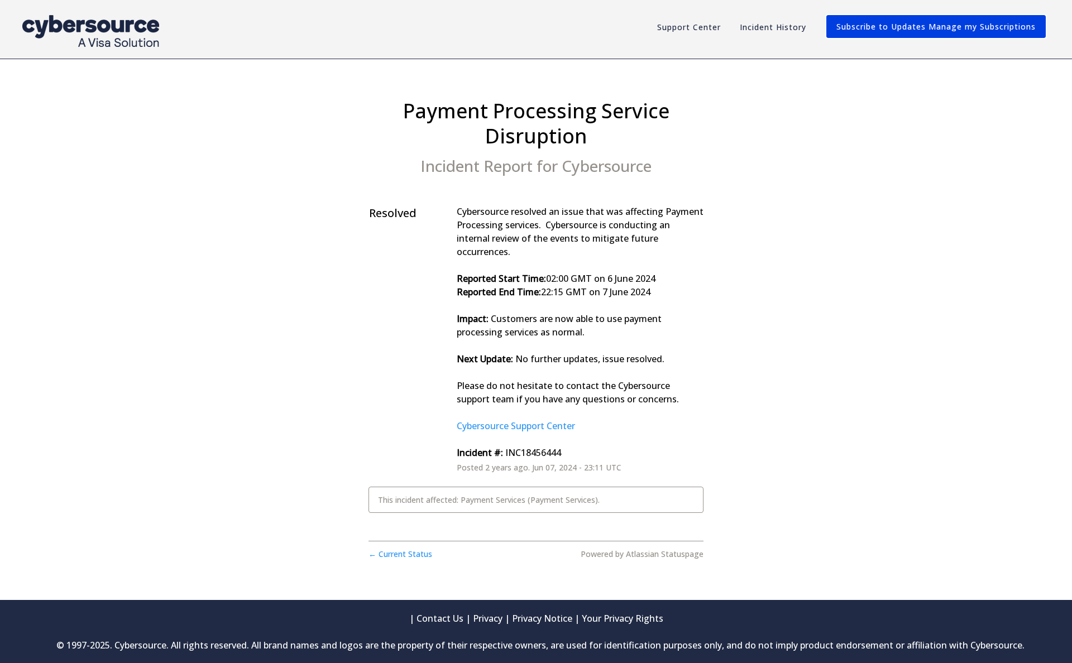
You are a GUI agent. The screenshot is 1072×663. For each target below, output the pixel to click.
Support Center (689, 27)
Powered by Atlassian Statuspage (642, 554)
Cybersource (607, 165)
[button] (936, 26)
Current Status (400, 554)
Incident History (773, 27)
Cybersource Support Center (516, 426)
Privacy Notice (542, 618)
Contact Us (440, 618)
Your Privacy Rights (622, 618)
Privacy (487, 618)
